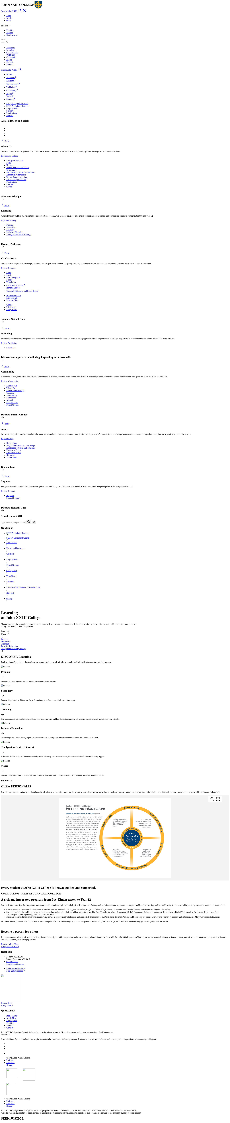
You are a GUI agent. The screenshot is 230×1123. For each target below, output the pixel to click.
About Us (10, 77)
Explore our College (9, 156)
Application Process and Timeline (20, 448)
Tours (8, 15)
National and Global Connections (20, 172)
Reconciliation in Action (16, 177)
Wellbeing (10, 87)
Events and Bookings (15, 390)
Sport (8, 272)
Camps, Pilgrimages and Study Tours (22, 291)
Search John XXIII (9, 11)
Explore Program (8, 268)
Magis (9, 280)
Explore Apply (7, 438)
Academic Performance (16, 175)
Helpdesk (10, 495)
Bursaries (10, 455)
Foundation (11, 398)
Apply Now (6, 1005)
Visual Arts (11, 282)
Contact (9, 96)
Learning (10, 81)
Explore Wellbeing (9, 343)
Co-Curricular (12, 84)
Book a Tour (11, 443)
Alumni (9, 33)
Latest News (11, 386)
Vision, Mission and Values (17, 167)
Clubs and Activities (15, 285)
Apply (9, 18)
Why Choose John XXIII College (20, 445)
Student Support (13, 498)
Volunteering (11, 395)
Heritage (10, 165)
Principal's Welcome (14, 160)
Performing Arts (13, 277)
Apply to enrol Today (10, 946)
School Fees (11, 457)
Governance (11, 170)
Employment (11, 35)
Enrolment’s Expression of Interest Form (23, 587)
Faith (8, 163)
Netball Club (11, 298)
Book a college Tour (9, 944)
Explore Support (8, 491)
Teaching (10, 230)
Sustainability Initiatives (16, 179)
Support (10, 99)
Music (9, 275)
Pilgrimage (10, 307)
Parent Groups (12, 405)
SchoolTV (10, 348)
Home (9, 74)
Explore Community (9, 381)
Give (8, 20)
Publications (11, 182)
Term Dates (11, 576)
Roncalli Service (13, 288)
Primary (9, 225)
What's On (10, 388)
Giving (9, 187)
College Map (11, 570)
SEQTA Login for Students (17, 538)
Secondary (10, 227)
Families (9, 30)
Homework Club (13, 295)
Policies (9, 184)
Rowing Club (12, 300)
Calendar (10, 393)
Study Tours (11, 309)
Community (11, 90)
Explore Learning (8, 220)
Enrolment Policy (13, 450)
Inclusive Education (14, 232)
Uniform (10, 582)
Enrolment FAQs (13, 452)
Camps (9, 305)
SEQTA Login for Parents (17, 533)
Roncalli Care (12, 402)
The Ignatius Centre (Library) (18, 234)
